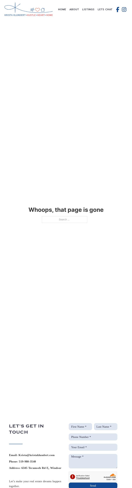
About (74, 9)
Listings (88, 9)
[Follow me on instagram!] (124, 9)
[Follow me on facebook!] (118, 9)
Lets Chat (105, 9)
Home (62, 9)
